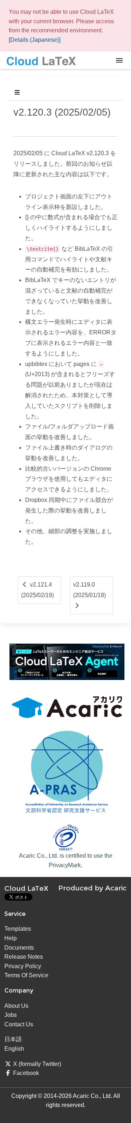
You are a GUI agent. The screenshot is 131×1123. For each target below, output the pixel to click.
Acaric (116, 887)
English (14, 1049)
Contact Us (18, 1024)
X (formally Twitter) (37, 1064)
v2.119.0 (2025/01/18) (89, 589)
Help (10, 938)
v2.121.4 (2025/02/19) (37, 589)
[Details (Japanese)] (34, 40)
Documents (19, 948)
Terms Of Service (26, 975)
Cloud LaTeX (26, 888)
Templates (17, 929)
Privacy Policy (22, 966)
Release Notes (23, 957)
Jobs (10, 1015)
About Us (16, 1006)
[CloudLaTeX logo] (41, 60)
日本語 (13, 1039)
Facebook (26, 1073)
